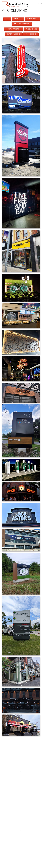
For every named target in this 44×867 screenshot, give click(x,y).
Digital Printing (14, 29)
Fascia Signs (31, 29)
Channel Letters (21, 24)
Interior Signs (13, 34)
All (7, 19)
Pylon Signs (30, 34)
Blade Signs (32, 19)
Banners (18, 19)
